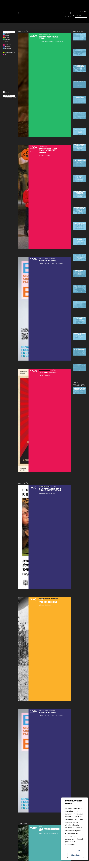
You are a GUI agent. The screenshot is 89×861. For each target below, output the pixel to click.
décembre (56, 12)
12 (37, 16)
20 (51, 16)
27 (63, 16)
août (22, 12)
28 (65, 16)
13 (39, 16)
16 (44, 16)
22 (54, 16)
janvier (64, 12)
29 (66, 16)
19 (49, 16)
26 (61, 16)
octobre (38, 12)
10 (34, 16)
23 (56, 16)
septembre (29, 12)
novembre (47, 12)
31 (70, 16)
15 (42, 16)
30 (68, 16)
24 (58, 16)
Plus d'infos (75, 855)
